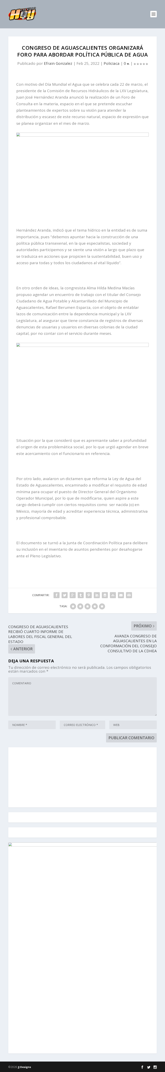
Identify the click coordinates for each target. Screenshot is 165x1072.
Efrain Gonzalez (58, 63)
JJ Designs (24, 1067)
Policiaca (112, 63)
